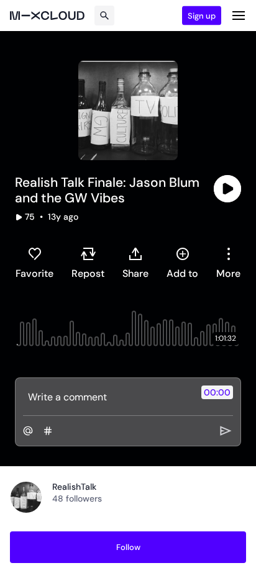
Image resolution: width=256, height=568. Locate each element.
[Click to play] (227, 188)
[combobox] (228, 262)
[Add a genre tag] (48, 431)
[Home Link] (47, 15)
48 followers (77, 498)
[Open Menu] (238, 15)
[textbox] (107, 396)
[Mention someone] (28, 431)
